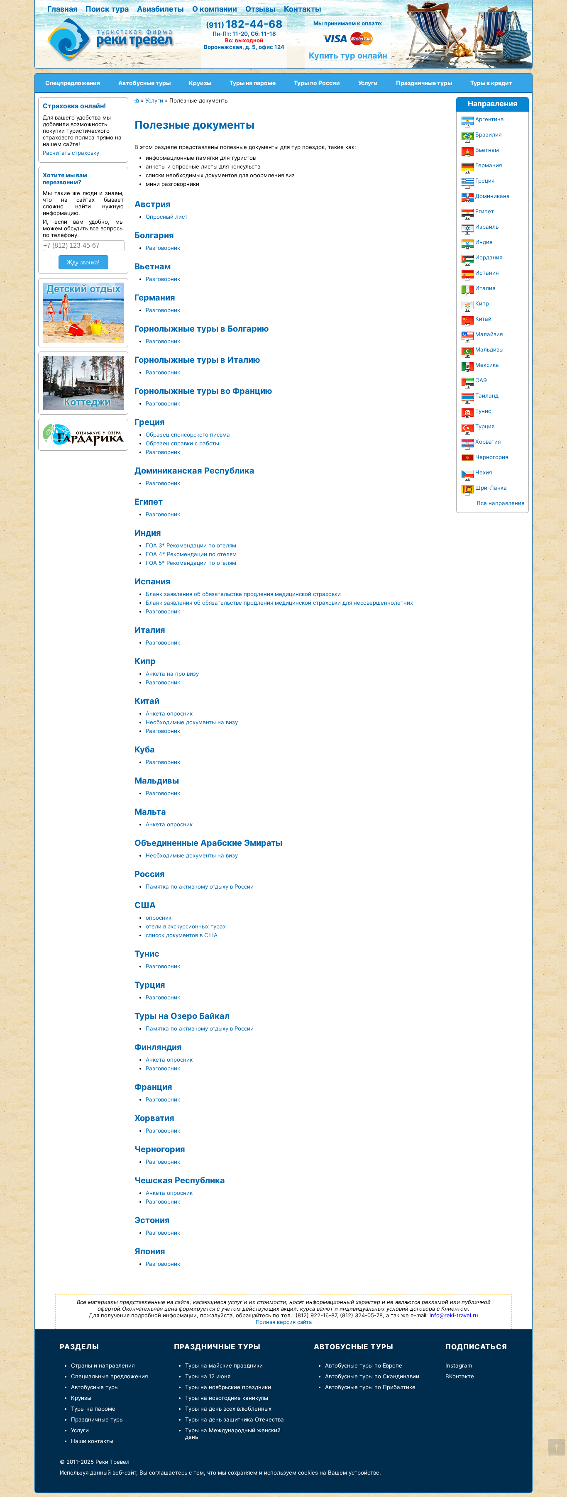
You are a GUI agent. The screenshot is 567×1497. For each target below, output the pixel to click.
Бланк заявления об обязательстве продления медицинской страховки (243, 594)
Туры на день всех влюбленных (228, 1408)
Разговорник (163, 247)
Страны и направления (102, 1365)
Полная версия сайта (284, 1322)
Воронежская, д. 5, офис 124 (244, 47)
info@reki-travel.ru (454, 1315)
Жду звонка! (83, 262)
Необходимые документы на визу (192, 722)
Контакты (302, 9)
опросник (158, 917)
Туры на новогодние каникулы (226, 1397)
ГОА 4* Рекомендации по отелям (191, 554)
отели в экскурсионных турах (186, 926)
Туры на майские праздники (224, 1365)
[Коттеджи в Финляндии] (83, 381)
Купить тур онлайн (348, 56)
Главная (62, 9)
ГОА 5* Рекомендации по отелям (191, 562)
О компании (214, 9)
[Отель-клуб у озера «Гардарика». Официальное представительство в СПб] (83, 433)
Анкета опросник (169, 713)
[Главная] (113, 39)
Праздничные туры (97, 1419)
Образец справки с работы (182, 443)
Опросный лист (167, 216)
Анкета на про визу (172, 673)
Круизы (81, 1397)
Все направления (500, 503)
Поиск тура (107, 9)
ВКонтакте (459, 1376)
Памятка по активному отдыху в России (200, 886)
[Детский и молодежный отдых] (83, 311)
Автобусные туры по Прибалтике (370, 1387)
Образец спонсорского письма (188, 434)
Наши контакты (92, 1441)
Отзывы (260, 9)
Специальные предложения (109, 1376)
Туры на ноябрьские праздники (228, 1387)
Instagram (458, 1365)
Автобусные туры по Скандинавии (372, 1376)
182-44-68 (244, 24)
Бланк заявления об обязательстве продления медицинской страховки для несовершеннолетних (279, 602)
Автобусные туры (95, 1387)
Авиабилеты (160, 9)
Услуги (80, 1430)
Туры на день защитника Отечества (234, 1419)
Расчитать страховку (71, 152)
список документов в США (182, 935)
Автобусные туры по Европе (363, 1365)
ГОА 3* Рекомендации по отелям (191, 545)
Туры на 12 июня (207, 1376)
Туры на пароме (93, 1408)
